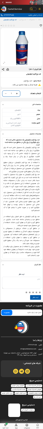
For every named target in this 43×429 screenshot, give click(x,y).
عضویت (7, 312)
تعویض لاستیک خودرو (34, 389)
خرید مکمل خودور (7, 393)
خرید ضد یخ (37, 397)
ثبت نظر (21, 274)
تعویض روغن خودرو (18, 386)
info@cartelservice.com (31, 349)
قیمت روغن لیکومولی (34, 393)
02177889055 (9, 15)
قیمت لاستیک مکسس (18, 389)
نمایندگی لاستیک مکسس (33, 386)
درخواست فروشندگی (28, 410)
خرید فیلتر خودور (20, 393)
